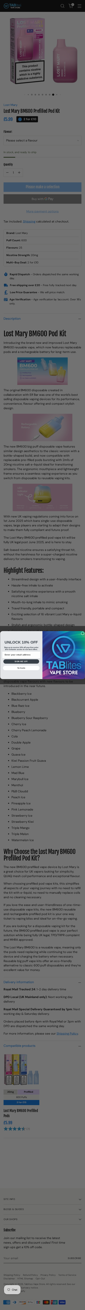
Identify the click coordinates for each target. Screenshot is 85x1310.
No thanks (21, 668)
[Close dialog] (82, 633)
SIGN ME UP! (21, 661)
